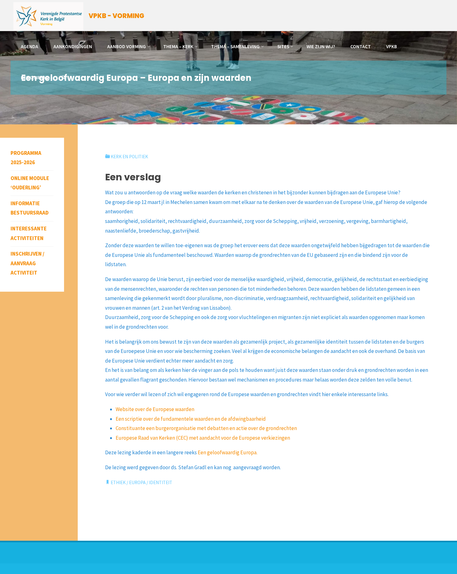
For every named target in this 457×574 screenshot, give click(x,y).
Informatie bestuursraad (29, 208)
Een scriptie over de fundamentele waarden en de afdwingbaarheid (191, 418)
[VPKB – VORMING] (48, 15)
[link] (63, 78)
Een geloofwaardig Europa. (227, 452)
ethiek (118, 482)
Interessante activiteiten (29, 233)
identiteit (160, 482)
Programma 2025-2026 (26, 158)
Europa (137, 482)
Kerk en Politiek (129, 157)
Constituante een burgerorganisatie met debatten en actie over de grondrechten (206, 428)
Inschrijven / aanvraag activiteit (27, 263)
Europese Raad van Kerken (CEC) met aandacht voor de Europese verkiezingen (203, 437)
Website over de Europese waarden (155, 409)
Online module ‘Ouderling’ (30, 183)
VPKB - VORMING (116, 16)
